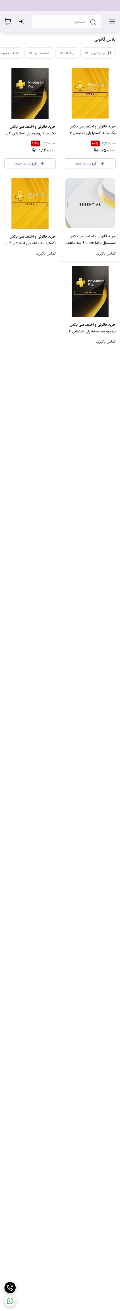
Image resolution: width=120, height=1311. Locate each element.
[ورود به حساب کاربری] (22, 21)
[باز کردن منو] (111, 21)
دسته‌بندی (42, 53)
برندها (70, 53)
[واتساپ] (10, 1301)
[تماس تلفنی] (10, 1287)
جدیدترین (98, 53)
